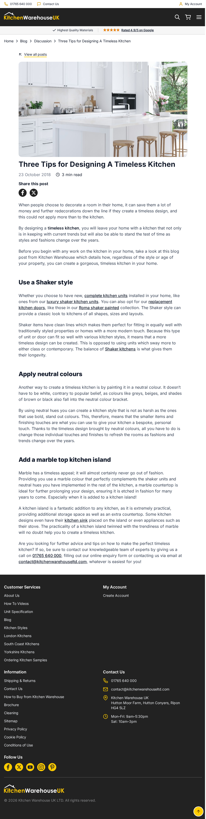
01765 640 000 (45, 555)
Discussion (43, 41)
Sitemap (11, 721)
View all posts (33, 54)
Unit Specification (18, 611)
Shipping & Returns (19, 680)
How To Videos (16, 603)
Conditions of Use (18, 745)
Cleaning (11, 713)
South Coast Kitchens (21, 644)
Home (9, 41)
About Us (11, 595)
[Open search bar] (173, 17)
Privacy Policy (15, 729)
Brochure (11, 705)
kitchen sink (74, 520)
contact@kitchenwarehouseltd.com (51, 561)
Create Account (114, 595)
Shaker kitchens (118, 348)
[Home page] (31, 17)
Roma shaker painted (97, 307)
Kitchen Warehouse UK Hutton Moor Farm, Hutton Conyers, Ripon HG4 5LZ (143, 703)
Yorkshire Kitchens (19, 652)
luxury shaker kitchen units (71, 301)
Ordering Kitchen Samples (25, 660)
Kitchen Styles (15, 628)
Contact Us (13, 688)
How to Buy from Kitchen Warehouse (34, 697)
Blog (23, 41)
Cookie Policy (15, 737)
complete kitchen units (104, 295)
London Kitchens (17, 636)
